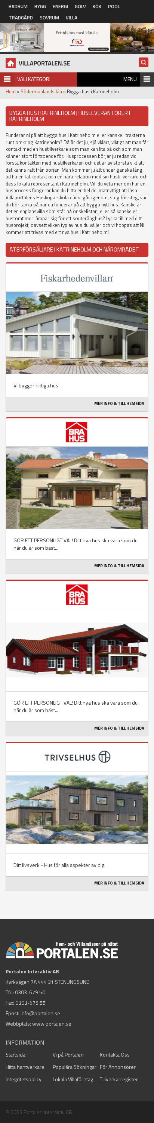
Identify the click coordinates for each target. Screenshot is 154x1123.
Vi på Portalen (68, 1054)
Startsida (15, 1054)
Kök (97, 6)
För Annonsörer (118, 1067)
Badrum (18, 6)
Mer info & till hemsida (119, 403)
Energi (60, 6)
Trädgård (21, 17)
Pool (114, 6)
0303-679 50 (30, 992)
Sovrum (49, 17)
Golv (80, 6)
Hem (11, 91)
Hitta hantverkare (25, 1067)
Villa (71, 17)
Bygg (40, 6)
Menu (130, 79)
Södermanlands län (41, 91)
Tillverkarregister (119, 1079)
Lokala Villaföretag (73, 1079)
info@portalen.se (40, 1013)
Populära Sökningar (74, 1067)
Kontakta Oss (115, 1054)
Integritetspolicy (23, 1079)
